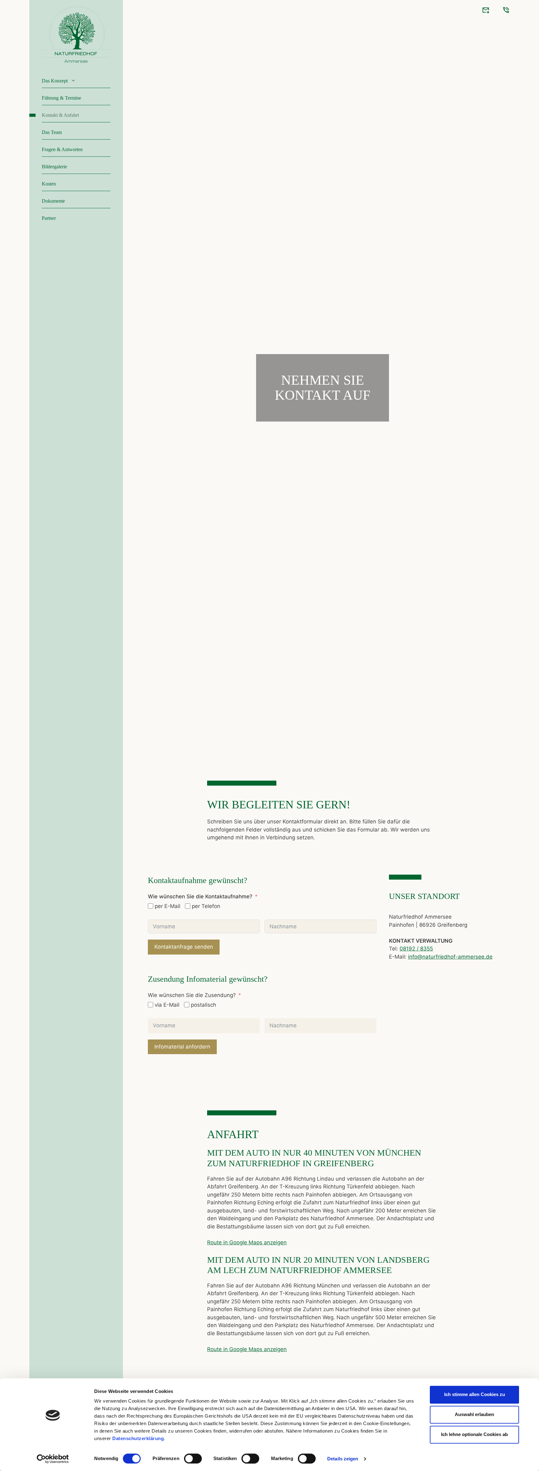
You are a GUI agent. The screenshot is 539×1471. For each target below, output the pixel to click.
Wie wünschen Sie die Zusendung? (192, 995)
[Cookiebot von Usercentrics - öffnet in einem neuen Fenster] (53, 1459)
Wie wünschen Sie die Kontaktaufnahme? (200, 896)
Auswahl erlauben (474, 1414)
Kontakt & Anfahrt (60, 115)
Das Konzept (55, 80)
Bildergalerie (54, 166)
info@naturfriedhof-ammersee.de (450, 957)
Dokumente (53, 201)
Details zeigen (342, 1458)
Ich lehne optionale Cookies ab (474, 1434)
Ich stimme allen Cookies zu (474, 1394)
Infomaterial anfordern (182, 1047)
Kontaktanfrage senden (183, 947)
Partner (49, 218)
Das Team (52, 132)
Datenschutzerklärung (138, 1438)
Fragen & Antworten (62, 149)
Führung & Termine (61, 98)
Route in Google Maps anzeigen (247, 1242)
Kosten (49, 183)
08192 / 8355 (416, 948)
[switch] (193, 1459)
